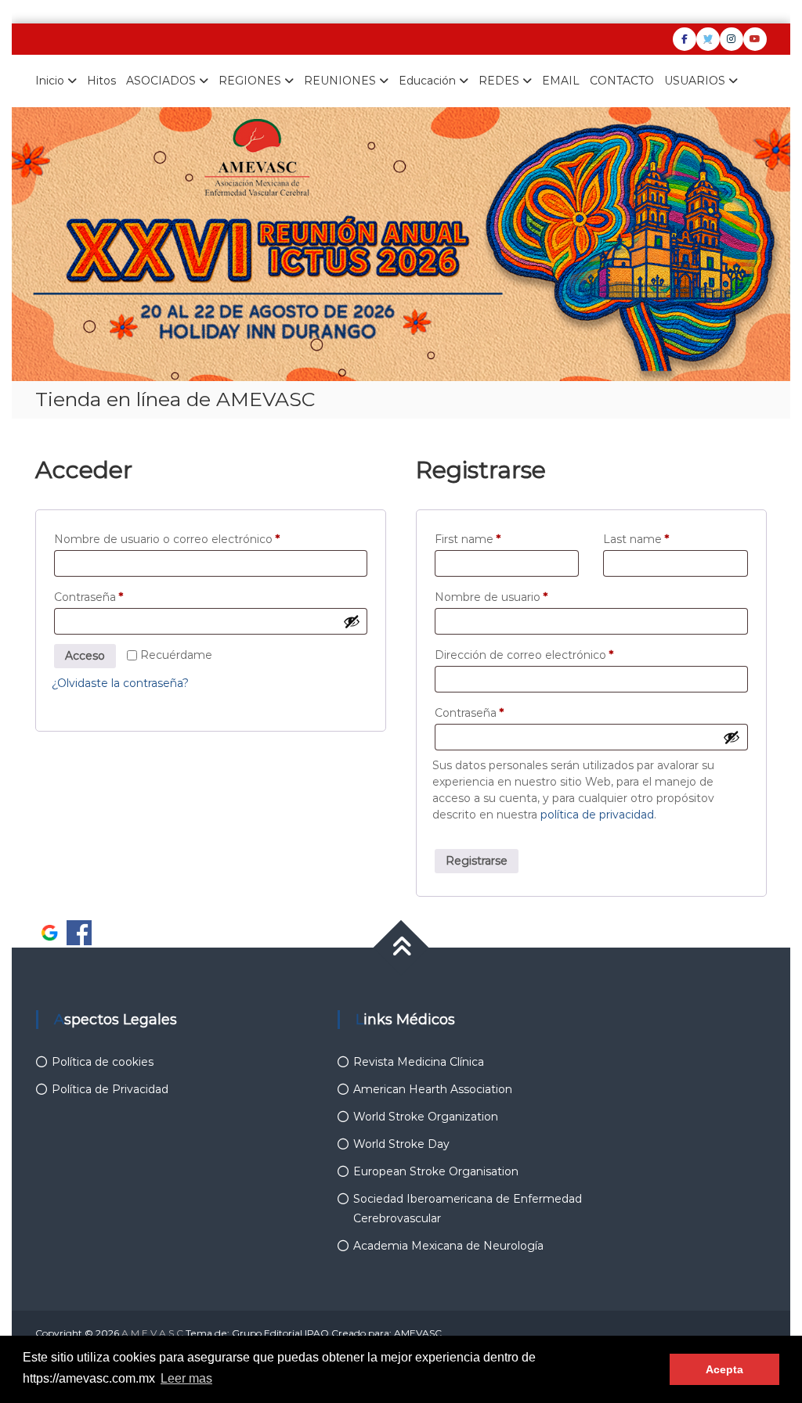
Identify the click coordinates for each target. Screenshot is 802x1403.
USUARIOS (694, 81)
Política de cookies (103, 1062)
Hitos (101, 81)
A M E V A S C (152, 1333)
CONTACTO (622, 81)
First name (467, 539)
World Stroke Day (401, 1144)
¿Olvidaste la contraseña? (120, 683)
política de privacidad (597, 815)
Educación (427, 81)
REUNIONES (340, 81)
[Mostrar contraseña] (351, 621)
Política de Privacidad (110, 1089)
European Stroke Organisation (435, 1171)
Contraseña (118, 596)
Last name (636, 539)
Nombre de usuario (521, 596)
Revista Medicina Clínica (418, 1062)
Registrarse (477, 861)
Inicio (49, 81)
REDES (499, 81)
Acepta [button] (724, 1369)
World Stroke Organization (425, 1117)
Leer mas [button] (186, 1378)
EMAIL (561, 81)
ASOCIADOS (161, 81)
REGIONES (250, 81)
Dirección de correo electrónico (554, 654)
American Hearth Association (432, 1089)
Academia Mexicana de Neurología (448, 1246)
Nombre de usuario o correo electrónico (196, 538)
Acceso (85, 656)
